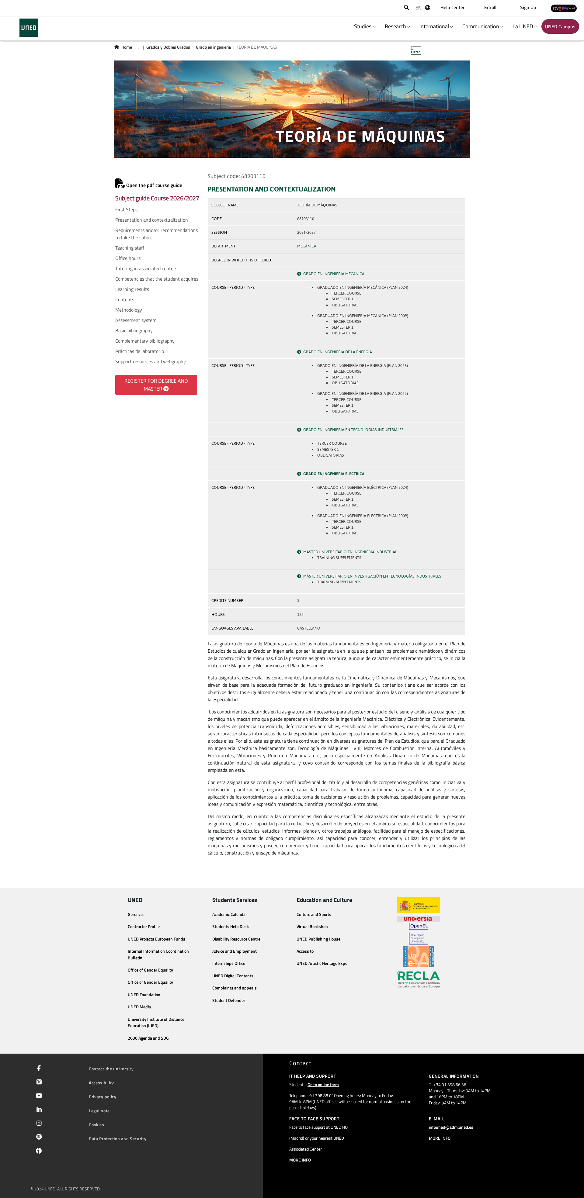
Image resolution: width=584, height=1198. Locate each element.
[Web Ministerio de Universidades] (418, 905)
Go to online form (323, 1084)
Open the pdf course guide (153, 185)
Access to (305, 951)
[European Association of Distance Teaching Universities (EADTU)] (418, 956)
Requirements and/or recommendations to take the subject (156, 233)
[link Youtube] (38, 1096)
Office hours (128, 258)
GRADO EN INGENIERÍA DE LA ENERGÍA (337, 352)
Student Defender (228, 1000)
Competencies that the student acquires (156, 278)
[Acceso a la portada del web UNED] (28, 28)
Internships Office (228, 963)
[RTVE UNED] (564, 8)
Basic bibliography (134, 330)
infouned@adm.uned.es (451, 1127)
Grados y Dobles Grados (168, 47)
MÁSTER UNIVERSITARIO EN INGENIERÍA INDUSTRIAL (350, 552)
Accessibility (101, 1082)
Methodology (128, 309)
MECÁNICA (306, 246)
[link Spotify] (38, 1137)
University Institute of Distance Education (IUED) (156, 1022)
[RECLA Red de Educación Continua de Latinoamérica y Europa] (418, 979)
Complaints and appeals (234, 988)
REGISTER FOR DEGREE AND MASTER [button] (156, 385)
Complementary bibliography (145, 340)
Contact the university (111, 1068)
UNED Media (139, 1006)
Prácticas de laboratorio (139, 351)
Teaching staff (129, 247)
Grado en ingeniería (213, 47)
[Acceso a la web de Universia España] (418, 918)
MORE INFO (300, 1160)
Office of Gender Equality (150, 970)
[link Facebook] (37, 1069)
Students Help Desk (230, 926)
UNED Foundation (144, 994)
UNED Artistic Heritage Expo (322, 963)
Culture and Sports (314, 914)
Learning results (132, 289)
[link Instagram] (37, 1124)
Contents (124, 299)
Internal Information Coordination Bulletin (158, 954)
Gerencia (136, 914)
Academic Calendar (229, 914)
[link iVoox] (37, 1152)
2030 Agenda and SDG (148, 1038)
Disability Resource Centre (236, 939)
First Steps (126, 209)
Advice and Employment (234, 951)
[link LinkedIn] (37, 1110)
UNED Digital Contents (232, 975)
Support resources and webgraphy (150, 361)
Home (126, 47)
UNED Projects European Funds (156, 939)
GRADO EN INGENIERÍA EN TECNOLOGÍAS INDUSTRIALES (353, 429)
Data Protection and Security (118, 1138)
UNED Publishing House (318, 939)
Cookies (96, 1124)
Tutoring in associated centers (146, 268)
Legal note (99, 1110)
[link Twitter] (37, 1082)
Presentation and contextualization (151, 219)
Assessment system (135, 320)
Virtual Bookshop (312, 926)
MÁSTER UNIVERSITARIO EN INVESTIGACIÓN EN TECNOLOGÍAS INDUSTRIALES (372, 576)
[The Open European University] (418, 933)
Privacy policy (102, 1096)
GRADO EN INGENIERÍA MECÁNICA (333, 273)
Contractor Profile (144, 926)
